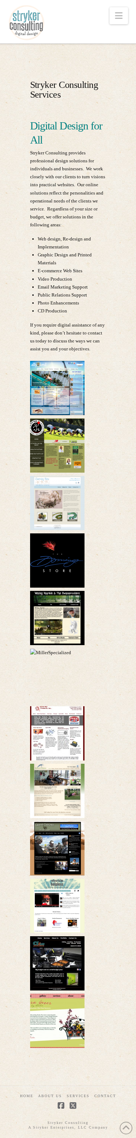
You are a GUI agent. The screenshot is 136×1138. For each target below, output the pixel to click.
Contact (105, 1096)
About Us (50, 1096)
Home (26, 1096)
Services (78, 1096)
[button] (119, 15)
